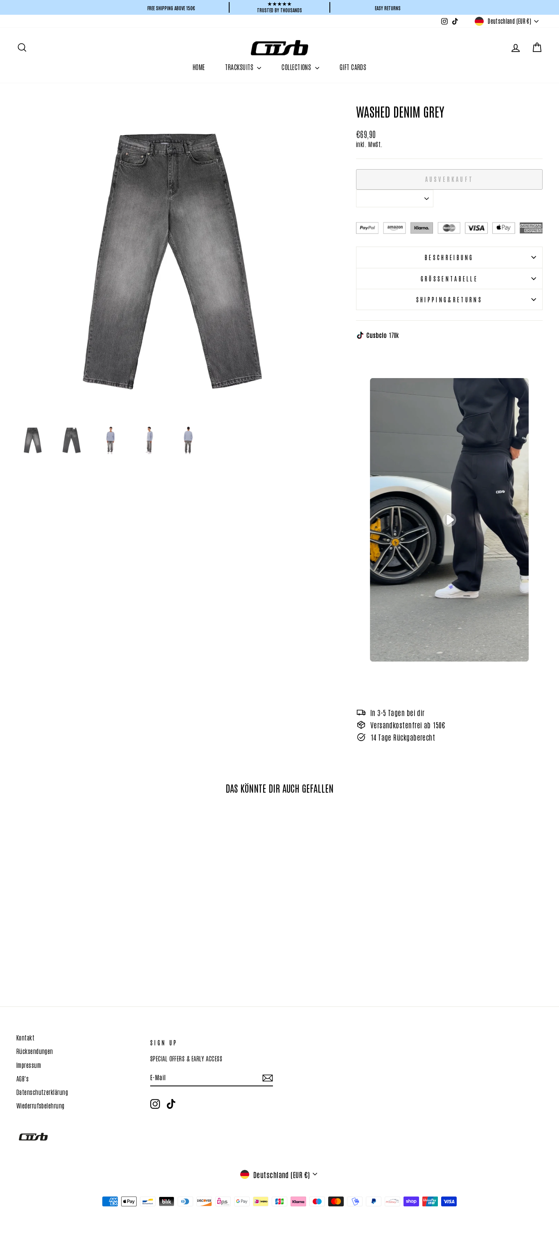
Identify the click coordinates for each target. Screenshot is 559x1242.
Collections (297, 67)
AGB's (22, 1078)
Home (199, 67)
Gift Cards (353, 67)
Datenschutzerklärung (42, 1092)
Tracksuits (240, 67)
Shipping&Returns (449, 299)
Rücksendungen (34, 1051)
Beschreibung (449, 257)
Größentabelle (449, 278)
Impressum (28, 1065)
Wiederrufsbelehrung (40, 1105)
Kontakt (25, 1037)
